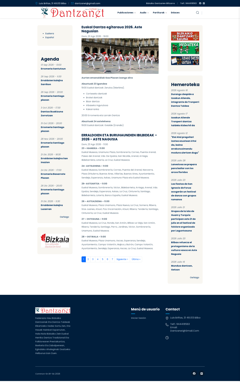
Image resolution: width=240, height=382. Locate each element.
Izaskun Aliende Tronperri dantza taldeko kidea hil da (183, 121)
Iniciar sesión (138, 318)
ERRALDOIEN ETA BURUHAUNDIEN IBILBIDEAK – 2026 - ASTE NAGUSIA (119, 137)
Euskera (49, 33)
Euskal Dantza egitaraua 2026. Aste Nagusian (112, 29)
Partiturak (158, 12)
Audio (143, 12)
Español (49, 37)
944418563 (183, 324)
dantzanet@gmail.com (87, 3)
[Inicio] (72, 12)
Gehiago (64, 217)
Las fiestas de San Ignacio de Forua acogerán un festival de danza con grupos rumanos (183, 191)
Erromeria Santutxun (53, 68)
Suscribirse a (83, 265)
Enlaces (175, 12)
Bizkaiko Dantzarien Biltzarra (160, 3)
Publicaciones (125, 12)
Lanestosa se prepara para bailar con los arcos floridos (184, 168)
